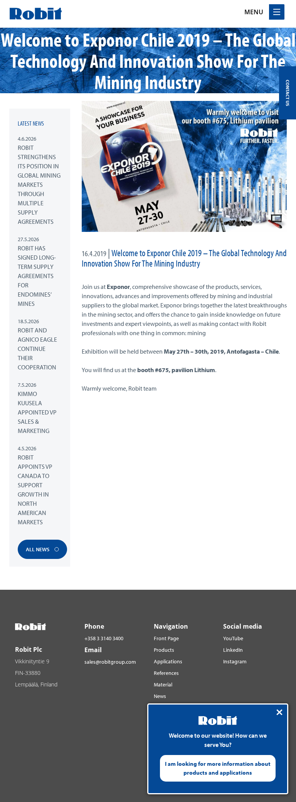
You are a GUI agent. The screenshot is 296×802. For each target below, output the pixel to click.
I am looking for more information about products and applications (218, 768)
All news (38, 549)
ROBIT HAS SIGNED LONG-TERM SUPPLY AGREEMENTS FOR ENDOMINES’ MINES (37, 275)
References (166, 672)
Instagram (235, 661)
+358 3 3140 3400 (103, 638)
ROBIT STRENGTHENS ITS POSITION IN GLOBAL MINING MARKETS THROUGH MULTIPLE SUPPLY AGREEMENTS (39, 184)
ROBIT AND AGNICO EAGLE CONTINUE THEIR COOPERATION (37, 348)
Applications (168, 661)
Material (163, 684)
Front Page (166, 638)
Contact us (288, 93)
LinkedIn (233, 649)
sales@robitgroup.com (110, 661)
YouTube (233, 638)
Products (164, 649)
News (160, 696)
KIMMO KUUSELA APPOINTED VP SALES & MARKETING (37, 412)
